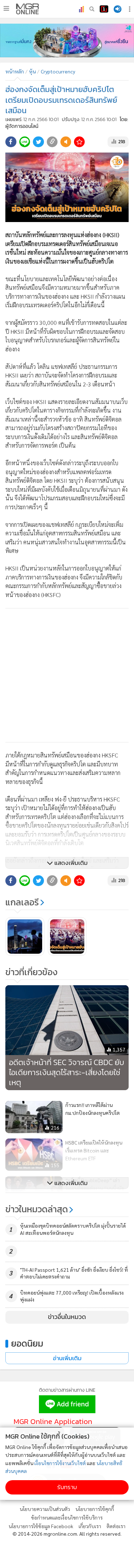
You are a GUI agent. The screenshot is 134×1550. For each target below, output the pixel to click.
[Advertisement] (67, 675)
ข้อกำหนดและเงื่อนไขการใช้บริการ (67, 1517)
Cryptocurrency (58, 71)
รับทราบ (67, 1487)
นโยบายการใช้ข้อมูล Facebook (41, 1526)
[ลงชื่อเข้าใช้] (117, 9)
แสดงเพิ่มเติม (70, 862)
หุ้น (32, 71)
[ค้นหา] (91, 8)
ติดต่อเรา (115, 1526)
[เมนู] (6, 8)
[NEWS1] (104, 9)
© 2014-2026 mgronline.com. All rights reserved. (67, 1533)
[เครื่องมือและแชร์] (130, 9)
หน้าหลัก (14, 71)
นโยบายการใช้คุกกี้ (94, 1509)
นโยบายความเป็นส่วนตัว (45, 1509)
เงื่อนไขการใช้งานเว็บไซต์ (60, 1463)
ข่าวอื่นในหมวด (67, 1317)
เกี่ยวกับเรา (90, 1526)
